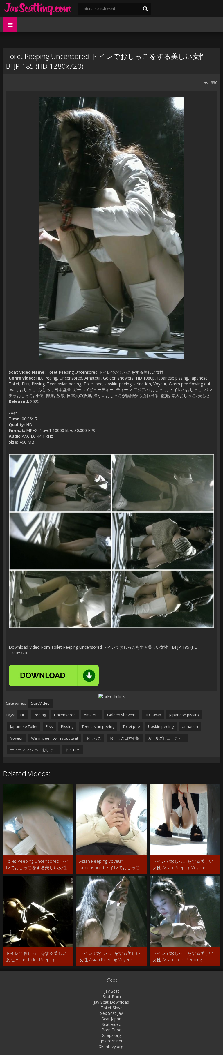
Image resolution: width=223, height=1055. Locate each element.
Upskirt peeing (161, 726)
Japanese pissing (184, 714)
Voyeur (16, 738)
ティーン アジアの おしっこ (33, 749)
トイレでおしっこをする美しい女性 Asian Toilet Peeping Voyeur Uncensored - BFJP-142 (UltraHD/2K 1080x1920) (36, 956)
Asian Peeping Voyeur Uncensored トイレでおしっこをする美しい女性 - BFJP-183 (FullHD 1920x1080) (109, 864)
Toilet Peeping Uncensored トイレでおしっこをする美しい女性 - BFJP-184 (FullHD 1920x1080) (37, 864)
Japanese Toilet (23, 726)
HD (23, 714)
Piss (49, 726)
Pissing (67, 726)
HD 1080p (153, 714)
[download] (54, 675)
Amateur (91, 714)
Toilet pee (131, 726)
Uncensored (65, 714)
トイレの (72, 749)
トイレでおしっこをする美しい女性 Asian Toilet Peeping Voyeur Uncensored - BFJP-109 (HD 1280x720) (183, 956)
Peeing (40, 714)
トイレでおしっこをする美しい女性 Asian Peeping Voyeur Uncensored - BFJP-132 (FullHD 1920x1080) (109, 956)
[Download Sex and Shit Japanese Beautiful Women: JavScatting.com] (38, 8)
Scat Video (40, 703)
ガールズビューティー (167, 738)
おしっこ (93, 738)
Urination (190, 726)
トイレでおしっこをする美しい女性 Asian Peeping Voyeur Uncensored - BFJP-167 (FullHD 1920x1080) (182, 864)
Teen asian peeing (98, 726)
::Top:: (111, 980)
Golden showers (121, 714)
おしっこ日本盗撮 (124, 738)
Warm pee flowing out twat (54, 738)
